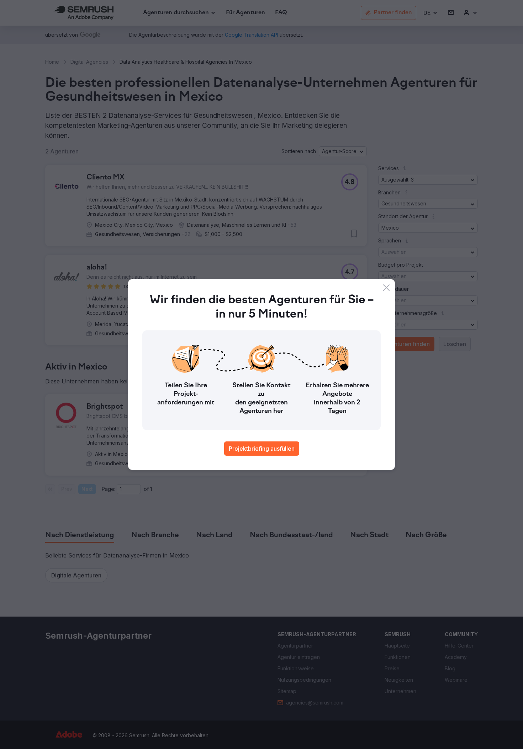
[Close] (386, 287)
